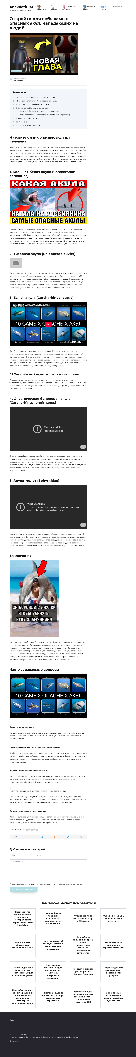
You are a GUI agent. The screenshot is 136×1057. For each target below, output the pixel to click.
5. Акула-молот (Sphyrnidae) (28, 118)
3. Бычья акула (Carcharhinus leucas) (32, 108)
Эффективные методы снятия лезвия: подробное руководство (113, 997)
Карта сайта (14, 1041)
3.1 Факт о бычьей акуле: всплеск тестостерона (39, 111)
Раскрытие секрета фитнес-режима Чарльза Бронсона (83, 971)
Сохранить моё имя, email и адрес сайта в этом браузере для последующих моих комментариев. (47, 884)
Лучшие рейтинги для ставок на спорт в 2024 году (83, 918)
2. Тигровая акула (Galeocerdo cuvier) (32, 104)
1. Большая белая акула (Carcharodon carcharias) (37, 101)
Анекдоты (16, 71)
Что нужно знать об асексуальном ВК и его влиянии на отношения (53, 945)
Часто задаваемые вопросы (28, 125)
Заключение (21, 122)
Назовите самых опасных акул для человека (35, 97)
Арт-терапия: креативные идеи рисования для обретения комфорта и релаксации (53, 971)
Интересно (117, 6)
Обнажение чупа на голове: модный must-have (113, 918)
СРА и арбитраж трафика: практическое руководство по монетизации (53, 918)
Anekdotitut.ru (23, 7)
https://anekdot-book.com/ (67, 1037)
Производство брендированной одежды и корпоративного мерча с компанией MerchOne (23, 918)
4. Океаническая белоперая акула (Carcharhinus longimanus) (43, 115)
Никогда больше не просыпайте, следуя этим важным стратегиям (53, 997)
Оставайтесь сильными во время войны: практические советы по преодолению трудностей (83, 945)
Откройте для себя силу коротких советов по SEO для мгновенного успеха (22, 971)
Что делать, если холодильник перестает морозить (113, 945)
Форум (12, 1020)
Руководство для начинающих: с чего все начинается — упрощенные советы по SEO (83, 996)
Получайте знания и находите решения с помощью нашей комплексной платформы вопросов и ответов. (22, 996)
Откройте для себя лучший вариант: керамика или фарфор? (113, 971)
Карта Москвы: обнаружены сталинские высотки (22, 945)
